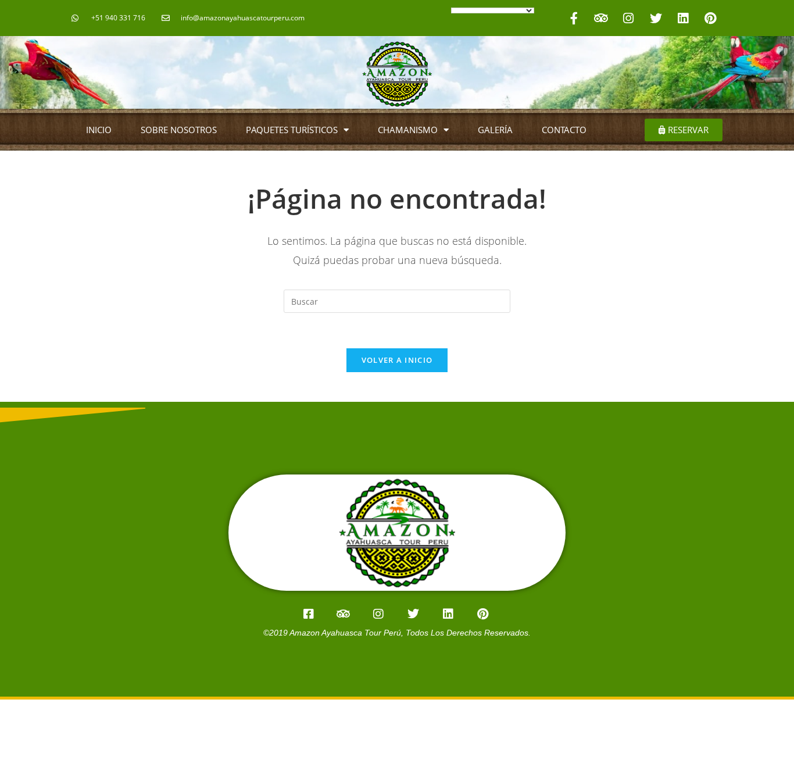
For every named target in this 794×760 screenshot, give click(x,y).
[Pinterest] (710, 18)
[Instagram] (628, 18)
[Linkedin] (683, 18)
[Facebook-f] (573, 18)
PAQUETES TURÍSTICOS (292, 129)
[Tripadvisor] (601, 18)
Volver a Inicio (397, 360)
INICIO (99, 129)
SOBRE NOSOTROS (179, 129)
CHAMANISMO (408, 129)
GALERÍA (495, 129)
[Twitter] (655, 18)
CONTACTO (564, 129)
